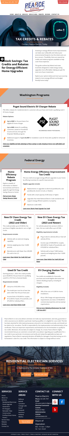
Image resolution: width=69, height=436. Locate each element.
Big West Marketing (53, 434)
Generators (6, 407)
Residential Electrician (9, 402)
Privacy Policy (25, 434)
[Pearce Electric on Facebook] (62, 402)
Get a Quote (63, 2)
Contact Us (5, 426)
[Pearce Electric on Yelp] (55, 409)
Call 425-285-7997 (41, 374)
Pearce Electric (34, 7)
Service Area (6, 420)
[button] (2, 59)
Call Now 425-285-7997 (10, 2)
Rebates (4, 422)
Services (4, 400)
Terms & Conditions (35, 434)
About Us (5, 398)
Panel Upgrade (7, 404)
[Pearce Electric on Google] (55, 402)
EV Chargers (6, 409)
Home (4, 396)
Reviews (4, 424)
